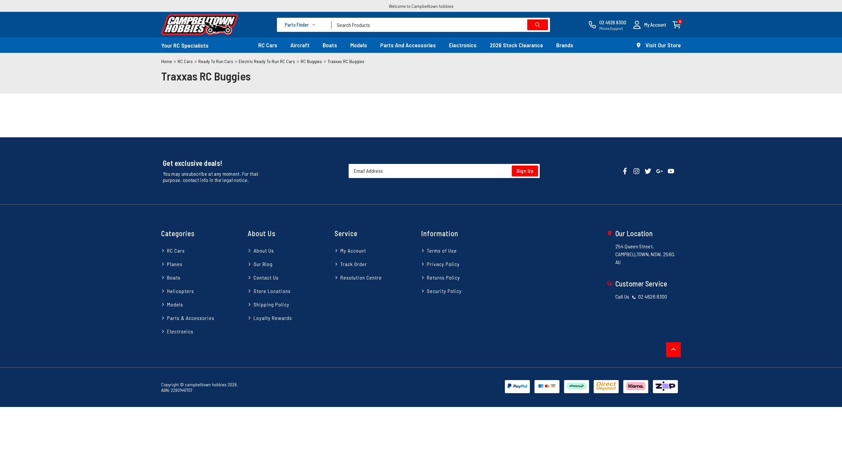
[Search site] (537, 24)
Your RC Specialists (185, 45)
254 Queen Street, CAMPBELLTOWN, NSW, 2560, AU (645, 254)
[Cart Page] (677, 24)
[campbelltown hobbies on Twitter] (648, 170)
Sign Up (525, 171)
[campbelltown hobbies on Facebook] (625, 170)
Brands (564, 45)
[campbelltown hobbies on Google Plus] (659, 170)
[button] (650, 25)
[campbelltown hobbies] (199, 24)
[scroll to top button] (673, 349)
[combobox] (441, 25)
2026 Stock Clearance (516, 45)
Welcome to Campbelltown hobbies (421, 6)
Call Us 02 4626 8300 (641, 296)
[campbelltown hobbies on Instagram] (636, 170)
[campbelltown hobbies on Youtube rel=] (671, 170)
